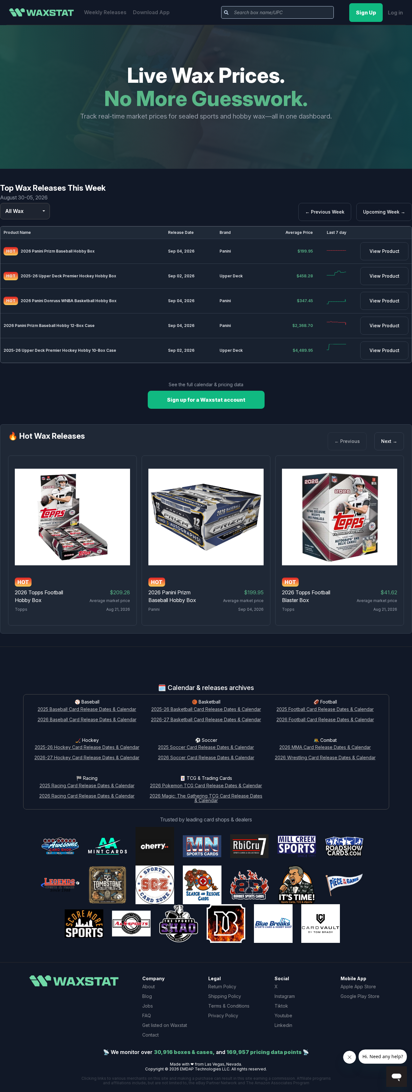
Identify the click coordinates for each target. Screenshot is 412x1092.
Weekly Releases (105, 12)
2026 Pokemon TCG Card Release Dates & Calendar (206, 785)
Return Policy (222, 986)
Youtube (283, 1015)
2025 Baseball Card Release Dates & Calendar (87, 709)
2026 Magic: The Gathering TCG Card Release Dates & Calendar (206, 798)
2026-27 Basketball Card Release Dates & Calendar (206, 719)
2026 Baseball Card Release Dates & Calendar (87, 719)
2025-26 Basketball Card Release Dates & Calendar (206, 709)
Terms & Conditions (228, 1006)
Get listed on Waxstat (164, 1025)
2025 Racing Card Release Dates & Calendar (87, 785)
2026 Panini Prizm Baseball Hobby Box (58, 251)
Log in (395, 12)
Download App (151, 12)
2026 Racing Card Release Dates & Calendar (87, 796)
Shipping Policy (224, 996)
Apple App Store (358, 986)
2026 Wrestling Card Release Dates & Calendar (325, 757)
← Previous (347, 441)
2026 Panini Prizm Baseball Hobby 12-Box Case (49, 325)
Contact (150, 1035)
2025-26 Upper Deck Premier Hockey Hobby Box (68, 275)
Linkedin (283, 1025)
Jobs (147, 1006)
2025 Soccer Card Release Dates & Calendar (206, 747)
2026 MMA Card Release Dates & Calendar (325, 747)
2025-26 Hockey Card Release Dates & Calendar (87, 747)
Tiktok (281, 1006)
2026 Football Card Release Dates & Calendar (325, 719)
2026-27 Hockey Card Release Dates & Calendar (86, 757)
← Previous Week (324, 212)
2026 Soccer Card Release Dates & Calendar (206, 757)
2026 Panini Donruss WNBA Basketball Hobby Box (69, 300)
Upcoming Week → (384, 212)
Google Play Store (360, 996)
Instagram (285, 996)
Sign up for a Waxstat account (206, 400)
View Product (384, 251)
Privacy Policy (223, 1015)
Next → (389, 441)
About (148, 986)
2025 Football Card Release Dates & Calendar (325, 709)
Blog (147, 996)
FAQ (146, 1015)
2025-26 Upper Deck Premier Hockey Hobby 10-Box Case (60, 350)
